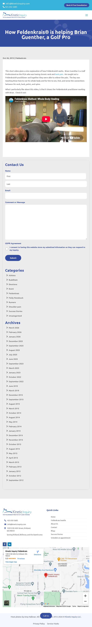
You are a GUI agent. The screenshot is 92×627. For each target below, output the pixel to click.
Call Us (46, 615)
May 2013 (13, 453)
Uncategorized (15, 315)
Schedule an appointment (60, 538)
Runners (12, 302)
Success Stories (15, 311)
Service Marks (53, 623)
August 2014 (14, 417)
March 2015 (14, 408)
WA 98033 (11, 531)
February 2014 (15, 426)
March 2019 (14, 390)
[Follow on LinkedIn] (9, 544)
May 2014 (13, 421)
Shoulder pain (15, 306)
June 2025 (13, 359)
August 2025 (14, 350)
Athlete (12, 275)
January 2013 (14, 471)
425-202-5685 (11, 7)
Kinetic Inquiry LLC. (73, 616)
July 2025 (13, 354)
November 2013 (16, 439)
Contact (54, 527)
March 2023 (14, 368)
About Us (54, 524)
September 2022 (16, 381)
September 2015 (16, 399)
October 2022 (15, 377)
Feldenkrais (21, 58)
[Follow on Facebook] (5, 544)
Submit (13, 258)
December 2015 (16, 395)
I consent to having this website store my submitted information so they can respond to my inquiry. (47, 248)
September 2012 (16, 480)
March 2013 (14, 462)
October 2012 (15, 475)
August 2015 (14, 403)
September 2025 (16, 345)
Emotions (13, 284)
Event (11, 288)
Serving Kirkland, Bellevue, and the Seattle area (24, 534)
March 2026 (14, 327)
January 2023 (14, 372)
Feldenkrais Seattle (58, 520)
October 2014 (15, 412)
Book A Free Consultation (76, 5)
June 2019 (13, 386)
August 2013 (14, 448)
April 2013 (13, 457)
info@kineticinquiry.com (17, 3)
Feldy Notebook (16, 297)
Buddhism (13, 279)
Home (53, 517)
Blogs (53, 531)
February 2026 (15, 332)
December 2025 (16, 341)
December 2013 (16, 435)
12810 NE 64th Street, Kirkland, (19, 528)
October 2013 (15, 444)
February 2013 (15, 466)
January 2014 (14, 430)
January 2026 (14, 336)
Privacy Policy (39, 623)
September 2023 (16, 363)
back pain (59, 74)
